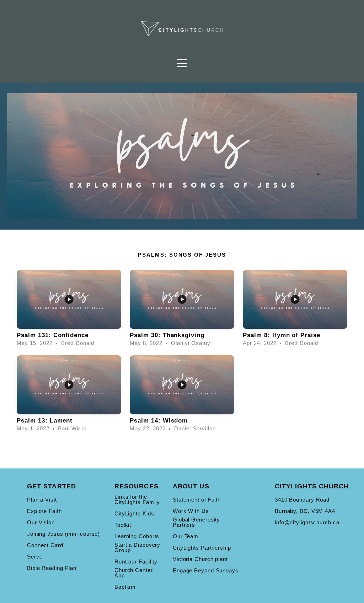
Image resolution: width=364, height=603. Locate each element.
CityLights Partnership (202, 548)
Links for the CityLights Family (137, 499)
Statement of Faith (197, 500)
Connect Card (45, 545)
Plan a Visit (42, 500)
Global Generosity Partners (196, 522)
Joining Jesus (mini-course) (63, 534)
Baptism (125, 587)
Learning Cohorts (136, 536)
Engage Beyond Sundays (206, 570)
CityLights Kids (134, 513)
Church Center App (133, 572)
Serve (35, 557)
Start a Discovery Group (137, 547)
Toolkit (122, 525)
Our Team (185, 536)
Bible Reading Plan (51, 568)
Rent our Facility (135, 562)
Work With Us (191, 511)
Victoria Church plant (200, 559)
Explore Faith (44, 511)
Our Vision (41, 522)
